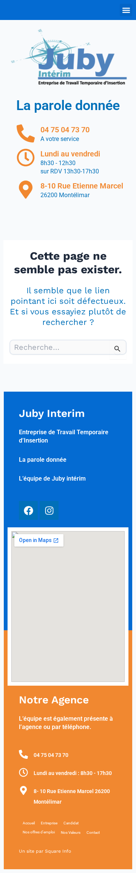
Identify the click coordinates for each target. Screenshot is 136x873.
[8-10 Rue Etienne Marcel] (26, 190)
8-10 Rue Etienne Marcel (81, 185)
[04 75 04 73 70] (26, 133)
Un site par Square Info (45, 851)
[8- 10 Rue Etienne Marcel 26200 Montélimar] (23, 790)
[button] (126, 10)
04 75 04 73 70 (65, 129)
